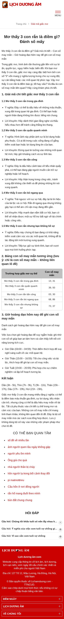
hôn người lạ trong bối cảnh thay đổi (29, 473)
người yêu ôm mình (19, 453)
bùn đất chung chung (20, 500)
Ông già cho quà (17, 460)
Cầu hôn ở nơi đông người (23, 486)
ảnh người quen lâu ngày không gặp (29, 447)
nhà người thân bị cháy (21, 467)
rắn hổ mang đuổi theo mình (24, 493)
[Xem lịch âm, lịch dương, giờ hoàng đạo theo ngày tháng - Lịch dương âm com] (22, 4)
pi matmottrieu (16, 480)
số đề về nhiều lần (18, 440)
